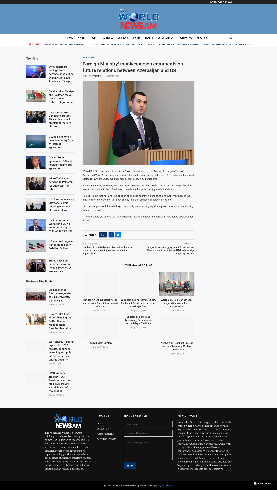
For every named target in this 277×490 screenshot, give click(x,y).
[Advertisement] (226, 77)
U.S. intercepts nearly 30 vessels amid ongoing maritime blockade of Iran (62, 205)
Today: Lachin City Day (100, 343)
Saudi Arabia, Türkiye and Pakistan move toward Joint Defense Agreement (61, 97)
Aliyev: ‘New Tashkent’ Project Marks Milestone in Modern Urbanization (177, 346)
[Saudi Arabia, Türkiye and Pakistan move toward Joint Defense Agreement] (36, 96)
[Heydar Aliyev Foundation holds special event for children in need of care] (100, 284)
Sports (136, 38)
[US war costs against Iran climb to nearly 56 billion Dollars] (36, 246)
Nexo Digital (167, 485)
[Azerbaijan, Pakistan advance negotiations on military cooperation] (176, 284)
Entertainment (166, 38)
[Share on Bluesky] (118, 234)
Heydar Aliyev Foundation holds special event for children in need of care (100, 303)
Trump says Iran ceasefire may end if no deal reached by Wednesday (61, 266)
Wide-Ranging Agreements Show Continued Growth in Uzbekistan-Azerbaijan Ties (138, 303)
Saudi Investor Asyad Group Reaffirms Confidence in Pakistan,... (225, 44)
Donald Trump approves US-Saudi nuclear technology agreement (60, 163)
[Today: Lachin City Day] (100, 327)
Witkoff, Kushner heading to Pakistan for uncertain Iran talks (61, 184)
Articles (108, 38)
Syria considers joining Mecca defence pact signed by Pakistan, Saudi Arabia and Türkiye (61, 74)
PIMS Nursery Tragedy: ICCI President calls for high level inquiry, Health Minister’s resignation (60, 382)
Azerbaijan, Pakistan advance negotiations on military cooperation (177, 303)
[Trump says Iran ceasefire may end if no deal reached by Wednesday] (36, 265)
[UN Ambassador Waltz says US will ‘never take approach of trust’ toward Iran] (36, 225)
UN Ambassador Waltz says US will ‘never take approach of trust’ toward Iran (61, 226)
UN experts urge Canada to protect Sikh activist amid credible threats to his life (60, 119)
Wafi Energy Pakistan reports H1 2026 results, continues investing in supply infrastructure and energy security (61, 350)
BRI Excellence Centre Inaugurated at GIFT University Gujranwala (60, 295)
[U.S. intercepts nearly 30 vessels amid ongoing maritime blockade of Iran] (36, 204)
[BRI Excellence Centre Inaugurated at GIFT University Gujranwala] (36, 294)
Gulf (94, 38)
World (81, 38)
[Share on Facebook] (111, 234)
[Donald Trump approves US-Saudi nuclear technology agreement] (36, 162)
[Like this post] (104, 234)
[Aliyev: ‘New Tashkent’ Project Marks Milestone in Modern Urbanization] (176, 327)
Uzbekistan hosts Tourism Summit (163, 44)
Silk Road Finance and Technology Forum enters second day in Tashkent (138, 320)
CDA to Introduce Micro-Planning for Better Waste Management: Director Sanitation (60, 321)
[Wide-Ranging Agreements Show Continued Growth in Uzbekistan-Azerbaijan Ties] (138, 284)
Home (70, 38)
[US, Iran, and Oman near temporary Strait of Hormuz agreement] (36, 141)
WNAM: (97, 76)
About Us (202, 38)
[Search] (230, 38)
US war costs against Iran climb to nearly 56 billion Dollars (61, 245)
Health (149, 38)
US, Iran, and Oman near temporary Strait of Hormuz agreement (62, 142)
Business (123, 38)
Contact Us (185, 38)
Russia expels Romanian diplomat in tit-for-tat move (107, 44)
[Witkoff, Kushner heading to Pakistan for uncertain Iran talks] (36, 183)
